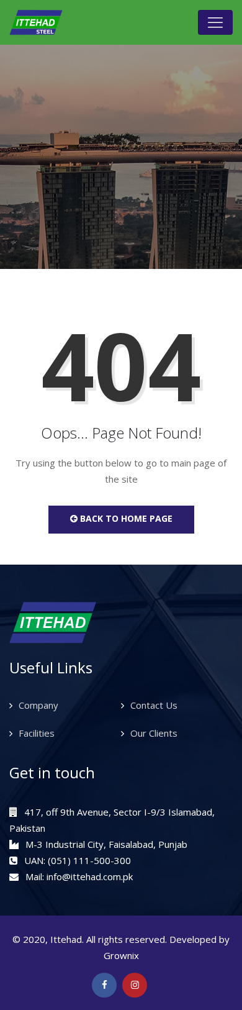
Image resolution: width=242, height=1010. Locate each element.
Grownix (121, 955)
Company (38, 705)
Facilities (37, 733)
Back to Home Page (125, 518)
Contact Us (153, 705)
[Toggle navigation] (215, 22)
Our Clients (153, 733)
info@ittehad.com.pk (90, 876)
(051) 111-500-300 (89, 860)
